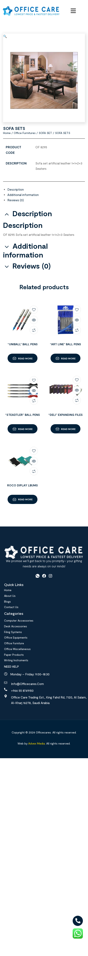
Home (7, 133)
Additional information (23, 195)
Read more (25, 358)
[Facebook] (44, 576)
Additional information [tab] (25, 250)
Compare (34, 330)
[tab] (46, 189)
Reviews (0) (15, 200)
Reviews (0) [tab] (31, 266)
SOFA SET (45, 133)
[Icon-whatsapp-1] (37, 576)
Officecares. (43, 732)
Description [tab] (32, 213)
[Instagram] (50, 576)
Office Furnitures (25, 133)
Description (15, 189)
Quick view (34, 320)
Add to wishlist (34, 310)
